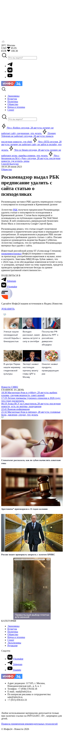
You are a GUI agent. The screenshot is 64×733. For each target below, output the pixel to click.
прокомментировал (11, 253)
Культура (12, 629)
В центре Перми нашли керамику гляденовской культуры (12, 369)
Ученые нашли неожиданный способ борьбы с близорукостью (12, 336)
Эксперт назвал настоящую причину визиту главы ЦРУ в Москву (31, 370)
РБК (15, 209)
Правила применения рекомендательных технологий (29, 724)
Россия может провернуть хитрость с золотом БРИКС (28, 554)
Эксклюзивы (14, 642)
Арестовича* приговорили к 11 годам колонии (24, 509)
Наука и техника (16, 637)
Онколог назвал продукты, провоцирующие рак (50, 369)
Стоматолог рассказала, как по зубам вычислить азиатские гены (31, 462)
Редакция (12, 645)
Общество (6, 169)
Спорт (10, 640)
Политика (12, 631)
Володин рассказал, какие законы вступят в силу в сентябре (31, 336)
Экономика (13, 626)
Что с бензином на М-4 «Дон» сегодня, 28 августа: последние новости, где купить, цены (30, 158)
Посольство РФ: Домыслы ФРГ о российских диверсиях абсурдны (50, 338)
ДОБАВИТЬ (8, 309)
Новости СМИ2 (9, 387)
